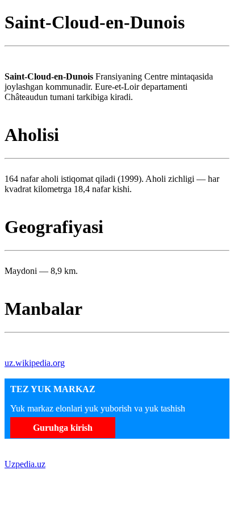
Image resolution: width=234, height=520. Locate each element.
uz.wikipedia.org (35, 363)
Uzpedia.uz (25, 464)
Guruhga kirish (63, 427)
